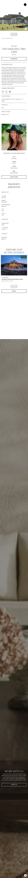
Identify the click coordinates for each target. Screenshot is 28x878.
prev (12, 34)
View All (14, 291)
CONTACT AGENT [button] (14, 177)
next (15, 34)
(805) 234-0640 (14, 168)
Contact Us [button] (14, 784)
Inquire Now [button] (14, 58)
